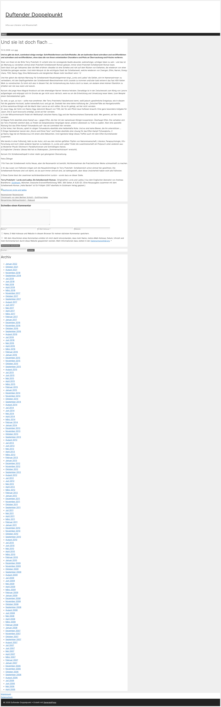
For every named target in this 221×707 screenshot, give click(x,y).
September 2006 (13, 675)
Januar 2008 (11, 628)
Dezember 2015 (13, 358)
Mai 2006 (10, 686)
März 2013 (10, 454)
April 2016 (10, 346)
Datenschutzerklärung (100, 241)
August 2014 (11, 405)
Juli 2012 (10, 478)
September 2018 (13, 275)
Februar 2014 (12, 422)
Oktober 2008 (12, 604)
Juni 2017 (10, 305)
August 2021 (11, 270)
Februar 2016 (12, 352)
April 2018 (10, 287)
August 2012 (11, 475)
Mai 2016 (10, 343)
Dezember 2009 (13, 563)
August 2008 (11, 610)
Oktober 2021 (12, 267)
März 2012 (10, 490)
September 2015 (13, 366)
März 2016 (10, 349)
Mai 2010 (10, 548)
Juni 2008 (10, 613)
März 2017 (10, 314)
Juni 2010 (10, 545)
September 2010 (13, 537)
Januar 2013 (11, 460)
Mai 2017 (10, 308)
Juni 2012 (10, 481)
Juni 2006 (10, 683)
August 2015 (11, 369)
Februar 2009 (12, 592)
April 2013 (10, 452)
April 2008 (10, 619)
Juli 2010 (10, 543)
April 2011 (10, 516)
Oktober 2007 (12, 636)
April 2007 (10, 654)
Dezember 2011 (13, 498)
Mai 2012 (10, 484)
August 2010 (11, 540)
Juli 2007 (10, 645)
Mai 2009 (10, 584)
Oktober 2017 (12, 296)
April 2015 (10, 381)
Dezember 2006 (13, 666)
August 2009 (12, 575)
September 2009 (13, 572)
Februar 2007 (12, 660)
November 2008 (13, 601)
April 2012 (10, 487)
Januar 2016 (11, 355)
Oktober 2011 (12, 504)
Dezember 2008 (13, 598)
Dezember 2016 (13, 322)
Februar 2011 (11, 522)
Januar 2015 (11, 390)
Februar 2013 (12, 457)
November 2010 (13, 531)
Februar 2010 (12, 557)
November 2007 (13, 633)
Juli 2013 (10, 443)
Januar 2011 (11, 525)
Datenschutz (7, 697)
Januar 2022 (11, 264)
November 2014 (13, 396)
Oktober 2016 (12, 328)
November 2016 (13, 325)
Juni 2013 (10, 446)
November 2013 (13, 431)
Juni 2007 (10, 648)
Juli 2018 (10, 278)
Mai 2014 (10, 413)
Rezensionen (6, 194)
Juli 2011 (9, 510)
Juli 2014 (10, 408)
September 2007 (13, 639)
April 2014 (10, 416)
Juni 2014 (10, 410)
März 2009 (11, 589)
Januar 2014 (11, 425)
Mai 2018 (10, 284)
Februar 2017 (12, 317)
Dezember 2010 (13, 528)
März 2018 (10, 290)
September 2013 (13, 437)
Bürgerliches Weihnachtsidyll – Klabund (18, 200)
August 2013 (11, 440)
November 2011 (13, 501)
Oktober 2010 (12, 534)
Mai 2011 (10, 513)
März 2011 (10, 519)
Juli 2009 (10, 578)
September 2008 (13, 607)
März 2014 (10, 419)
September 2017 (13, 299)
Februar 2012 (12, 493)
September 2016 (13, 331)
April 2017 (10, 311)
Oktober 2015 (12, 363)
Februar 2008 (12, 625)
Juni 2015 (10, 375)
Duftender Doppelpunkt (34, 14)
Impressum (6, 694)
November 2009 (13, 566)
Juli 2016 (10, 337)
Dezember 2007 (13, 631)
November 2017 (13, 293)
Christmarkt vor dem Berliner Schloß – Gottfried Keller (24, 197)
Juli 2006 (10, 680)
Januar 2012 (11, 496)
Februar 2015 (12, 387)
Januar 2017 (11, 320)
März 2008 (11, 622)
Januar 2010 (11, 560)
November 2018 (13, 273)
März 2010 (10, 554)
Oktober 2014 (12, 399)
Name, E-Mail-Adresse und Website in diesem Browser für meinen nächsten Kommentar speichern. (46, 233)
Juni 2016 (10, 340)
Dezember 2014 (13, 393)
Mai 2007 (10, 651)
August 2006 (12, 678)
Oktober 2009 (12, 569)
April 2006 (10, 689)
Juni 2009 (10, 581)
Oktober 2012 (12, 469)
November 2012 (13, 466)
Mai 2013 (10, 449)
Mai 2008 (10, 616)
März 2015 (10, 384)
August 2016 (11, 334)
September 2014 (13, 402)
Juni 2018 (10, 281)
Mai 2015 (10, 378)
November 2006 (13, 669)
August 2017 (11, 302)
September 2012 (13, 472)
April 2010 (10, 551)
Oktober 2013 (12, 434)
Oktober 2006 (12, 672)
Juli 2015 (10, 372)
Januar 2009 (11, 595)
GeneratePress (50, 702)
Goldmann (16, 182)
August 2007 (11, 642)
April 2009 (10, 586)
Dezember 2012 (13, 463)
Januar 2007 (11, 663)
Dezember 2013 (13, 428)
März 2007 (11, 657)
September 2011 (13, 507)
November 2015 (13, 361)
